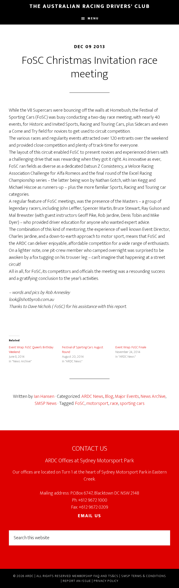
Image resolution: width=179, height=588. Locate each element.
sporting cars (132, 403)
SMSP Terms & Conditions (143, 576)
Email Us (89, 516)
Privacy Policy (106, 581)
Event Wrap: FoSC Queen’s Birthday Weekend (31, 350)
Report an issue (77, 581)
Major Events (127, 396)
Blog (109, 396)
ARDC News (92, 396)
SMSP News (46, 403)
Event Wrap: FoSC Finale (130, 347)
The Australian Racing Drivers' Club (89, 6)
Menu (93, 18)
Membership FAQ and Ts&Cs (95, 576)
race (114, 403)
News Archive (153, 396)
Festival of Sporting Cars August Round (82, 350)
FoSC (80, 403)
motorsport (97, 403)
